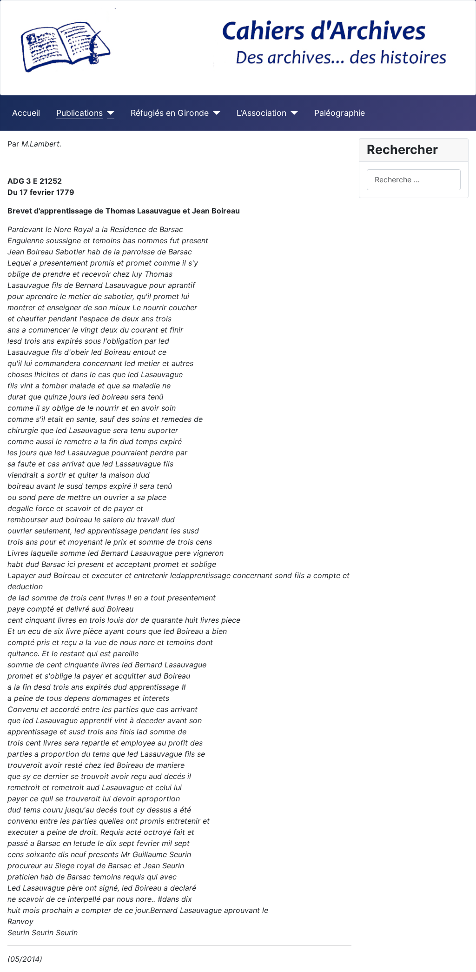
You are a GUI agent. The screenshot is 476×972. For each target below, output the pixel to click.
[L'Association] (292, 113)
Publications (79, 113)
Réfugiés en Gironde (170, 113)
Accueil (26, 113)
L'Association (261, 113)
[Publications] (108, 113)
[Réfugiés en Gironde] (214, 113)
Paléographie (339, 113)
